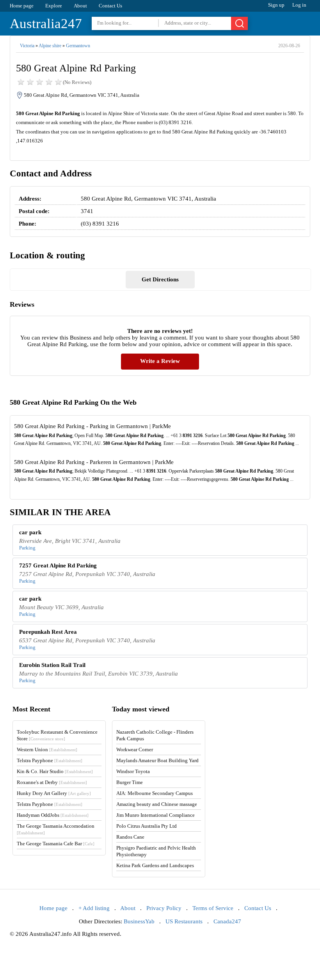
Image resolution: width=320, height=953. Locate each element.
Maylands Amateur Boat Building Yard (157, 760)
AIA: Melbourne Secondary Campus (154, 793)
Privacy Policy (163, 908)
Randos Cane (130, 837)
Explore (53, 6)
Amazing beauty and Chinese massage (156, 804)
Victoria (27, 45)
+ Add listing (94, 908)
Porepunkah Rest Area (48, 632)
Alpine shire (50, 45)
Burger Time (129, 782)
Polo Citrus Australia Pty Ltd (146, 826)
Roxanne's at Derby (52, 782)
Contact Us (110, 6)
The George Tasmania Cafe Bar (55, 843)
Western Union (47, 749)
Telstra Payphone (49, 760)
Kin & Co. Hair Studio (55, 771)
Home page (22, 6)
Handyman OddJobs (53, 815)
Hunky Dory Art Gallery (54, 793)
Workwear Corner (134, 749)
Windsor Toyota (133, 771)
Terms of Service (212, 908)
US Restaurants (184, 921)
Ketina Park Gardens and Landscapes (155, 865)
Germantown (78, 45)
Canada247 (227, 921)
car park (30, 532)
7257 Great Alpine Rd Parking (58, 565)
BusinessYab (139, 921)
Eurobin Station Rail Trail (52, 665)
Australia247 (46, 23)
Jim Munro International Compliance (155, 815)
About (80, 6)
